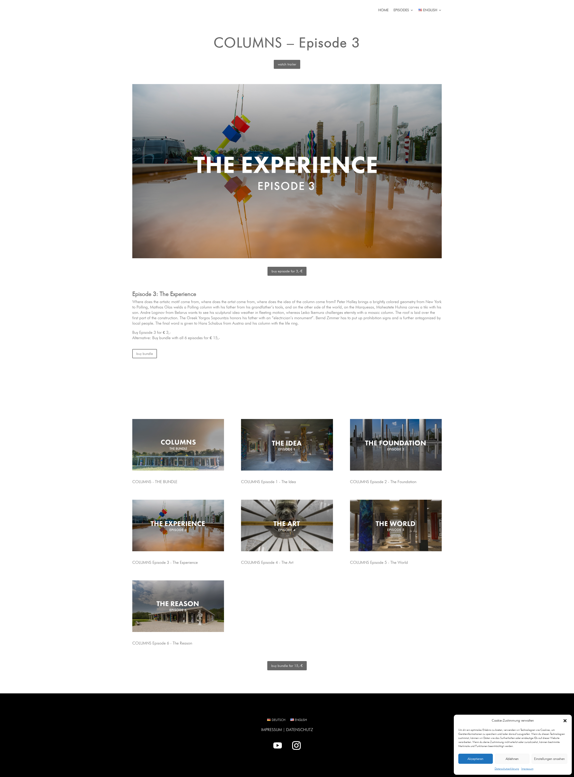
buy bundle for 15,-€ (287, 666)
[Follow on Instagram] (296, 745)
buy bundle (144, 354)
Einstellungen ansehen (549, 759)
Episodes (401, 10)
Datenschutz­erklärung (507, 768)
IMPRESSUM (271, 729)
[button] (565, 720)
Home (383, 10)
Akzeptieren (475, 759)
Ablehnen (512, 759)
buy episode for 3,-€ (287, 271)
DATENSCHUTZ (299, 729)
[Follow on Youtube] (277, 745)
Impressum (527, 768)
